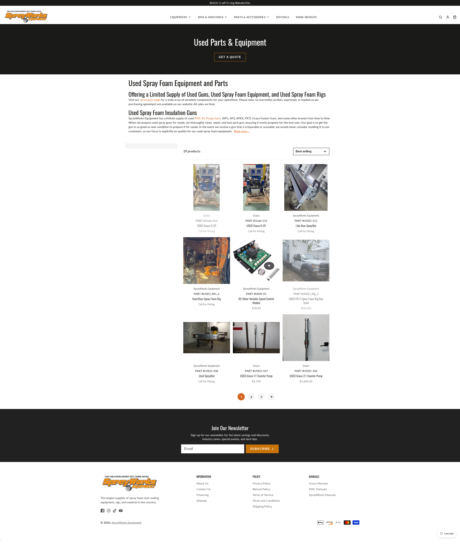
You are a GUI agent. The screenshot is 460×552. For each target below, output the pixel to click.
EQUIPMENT (178, 17)
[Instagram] (109, 511)
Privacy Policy (261, 483)
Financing (202, 494)
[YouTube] (121, 511)
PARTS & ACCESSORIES (250, 17)
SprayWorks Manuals (322, 494)
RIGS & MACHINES (211, 17)
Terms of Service (263, 494)
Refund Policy (261, 489)
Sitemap (201, 500)
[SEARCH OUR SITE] (440, 17)
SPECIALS (282, 17)
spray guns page (150, 99)
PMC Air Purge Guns (208, 118)
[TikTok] (115, 511)
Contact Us (203, 489)
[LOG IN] (447, 17)
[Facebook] (103, 511)
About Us (202, 483)
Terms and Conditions (266, 500)
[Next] (271, 396)
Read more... (241, 131)
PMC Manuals (318, 489)
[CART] (454, 17)
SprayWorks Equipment (126, 522)
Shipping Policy (262, 506)
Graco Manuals (318, 483)
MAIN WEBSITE (306, 17)
